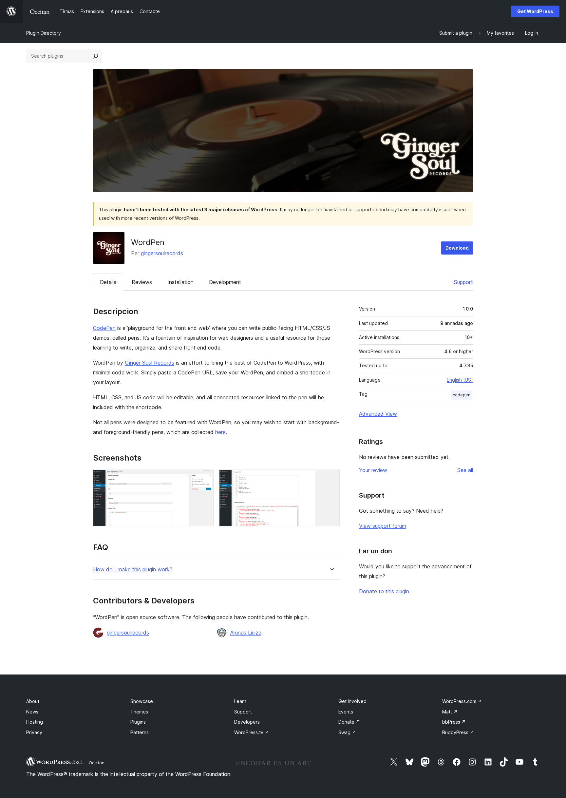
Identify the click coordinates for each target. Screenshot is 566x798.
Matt (450, 711)
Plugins (138, 722)
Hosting (34, 722)
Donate (349, 722)
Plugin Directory (43, 33)
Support (463, 282)
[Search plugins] (95, 56)
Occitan (96, 762)
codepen (461, 394)
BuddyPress (458, 732)
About (32, 701)
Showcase (141, 701)
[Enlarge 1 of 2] (205, 478)
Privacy (34, 732)
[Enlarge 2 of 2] (331, 478)
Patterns (139, 732)
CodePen (104, 328)
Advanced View (378, 413)
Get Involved (352, 701)
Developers (247, 722)
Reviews (142, 282)
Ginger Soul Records (149, 362)
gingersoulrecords (162, 253)
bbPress (454, 722)
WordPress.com (462, 701)
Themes (139, 711)
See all (465, 470)
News (32, 711)
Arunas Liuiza (245, 632)
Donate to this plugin (384, 591)
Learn (240, 701)
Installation (180, 282)
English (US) (460, 380)
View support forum (382, 525)
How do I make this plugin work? (132, 569)
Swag (347, 732)
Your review (373, 470)
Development (225, 282)
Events (345, 711)
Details (108, 282)
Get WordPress (535, 11)
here (220, 432)
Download (457, 248)
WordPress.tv (251, 732)
